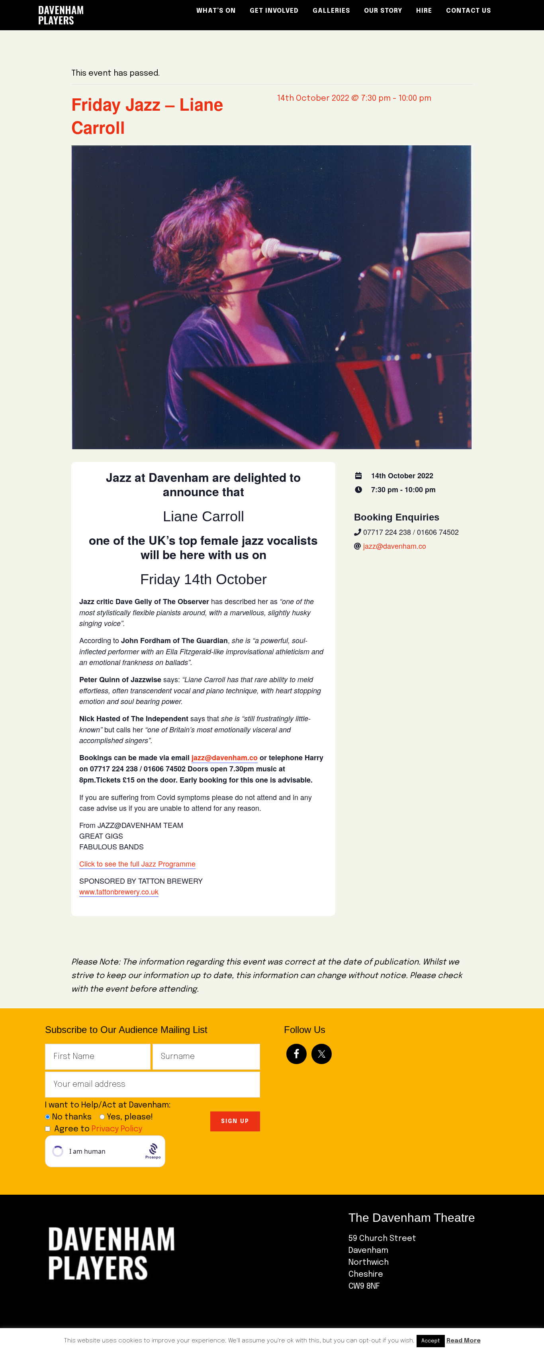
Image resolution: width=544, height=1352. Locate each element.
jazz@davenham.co (225, 757)
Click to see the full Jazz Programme (137, 863)
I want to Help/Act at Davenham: (111, 1105)
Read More (463, 1341)
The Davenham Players (104, 15)
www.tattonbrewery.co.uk (119, 891)
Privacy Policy (117, 1129)
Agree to (98, 1129)
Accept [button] (430, 1341)
